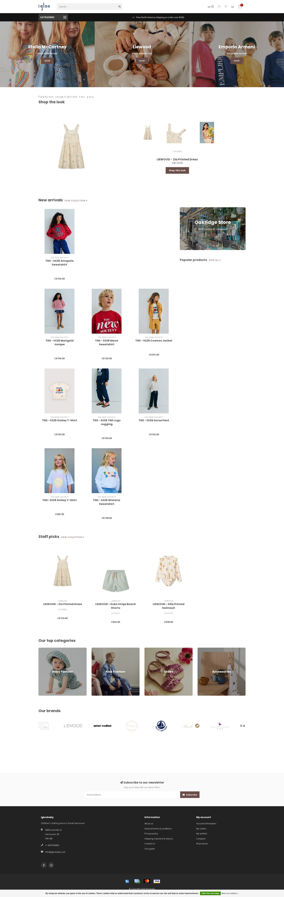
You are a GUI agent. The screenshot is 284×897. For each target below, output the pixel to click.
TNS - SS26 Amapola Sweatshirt (59, 262)
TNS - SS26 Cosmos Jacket (153, 340)
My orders (201, 828)
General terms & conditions (158, 828)
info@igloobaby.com (55, 851)
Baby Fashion (45, 649)
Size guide (149, 848)
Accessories (204, 649)
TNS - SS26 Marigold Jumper (60, 342)
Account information (206, 823)
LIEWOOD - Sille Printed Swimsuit (168, 606)
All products (202, 843)
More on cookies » (230, 893)
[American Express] (127, 881)
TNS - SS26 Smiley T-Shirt (59, 420)
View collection (75, 201)
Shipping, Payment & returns (158, 838)
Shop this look (177, 170)
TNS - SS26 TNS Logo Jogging (107, 422)
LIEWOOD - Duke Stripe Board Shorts (115, 606)
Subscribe (191, 794)
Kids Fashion (98, 649)
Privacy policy (151, 833)
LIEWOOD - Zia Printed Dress (62, 604)
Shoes (147, 649)
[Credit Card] (137, 881)
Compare (200, 838)
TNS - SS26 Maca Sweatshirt (106, 342)
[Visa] (157, 881)
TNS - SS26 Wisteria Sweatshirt (106, 502)
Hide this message (210, 893)
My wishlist (201, 833)
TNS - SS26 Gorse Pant (154, 420)
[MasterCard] (147, 881)
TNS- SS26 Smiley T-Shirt (59, 500)
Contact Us (149, 843)
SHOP (47, 60)
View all (214, 260)
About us (148, 823)
